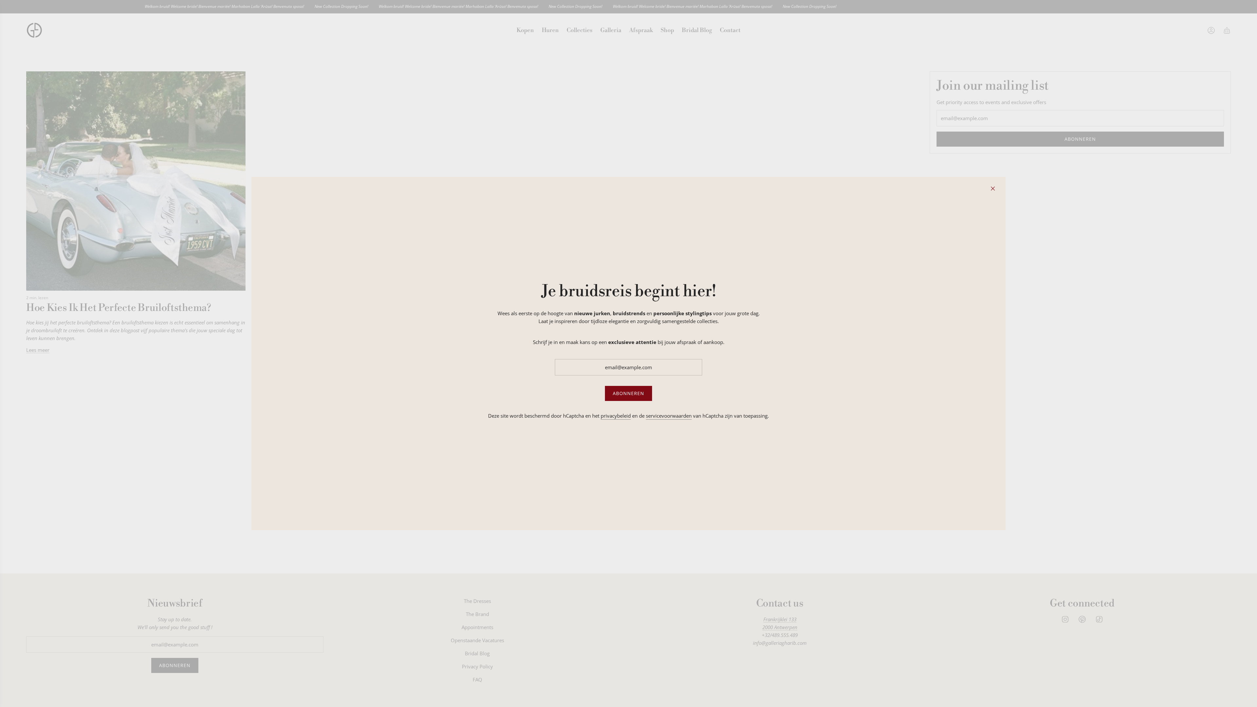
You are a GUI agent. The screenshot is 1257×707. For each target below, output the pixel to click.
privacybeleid (616, 415)
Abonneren (628, 393)
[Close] (993, 188)
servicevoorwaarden (669, 415)
